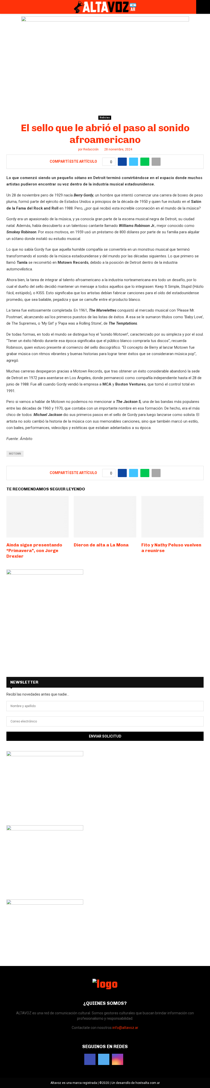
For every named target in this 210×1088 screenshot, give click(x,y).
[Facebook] (90, 1059)
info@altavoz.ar (125, 1028)
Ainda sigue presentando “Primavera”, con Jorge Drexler (34, 550)
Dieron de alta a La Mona (101, 544)
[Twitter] (103, 1059)
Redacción (91, 149)
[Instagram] (117, 1059)
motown (15, 453)
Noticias (105, 117)
